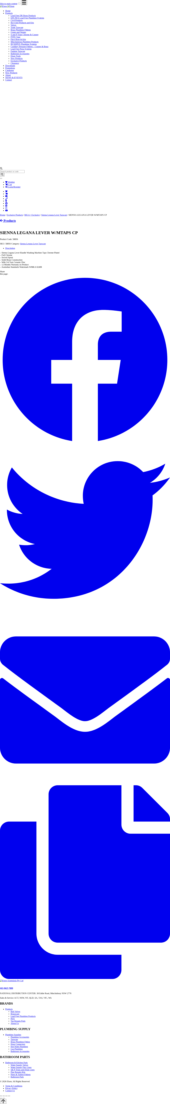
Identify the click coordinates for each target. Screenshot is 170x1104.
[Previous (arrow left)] (1, 1098)
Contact (8, 80)
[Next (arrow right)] (4, 1098)
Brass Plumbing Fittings (21, 30)
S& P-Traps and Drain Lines (23, 1070)
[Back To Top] (3, 1101)
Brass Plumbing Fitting (20, 1042)
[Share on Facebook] (85, 444)
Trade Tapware (17, 27)
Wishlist (11, 182)
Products (9, 13)
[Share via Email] (85, 784)
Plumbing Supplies (13, 1035)
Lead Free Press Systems (21, 49)
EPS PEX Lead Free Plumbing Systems (27, 18)
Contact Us (10, 1091)
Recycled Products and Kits (22, 23)
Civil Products (17, 20)
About (8, 75)
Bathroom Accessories (20, 54)
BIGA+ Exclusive (32, 215)
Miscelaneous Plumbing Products (25, 42)
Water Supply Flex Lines (21, 1067)
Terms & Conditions (13, 1086)
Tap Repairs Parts (18, 1021)
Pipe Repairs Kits (18, 1072)
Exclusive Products (19, 61)
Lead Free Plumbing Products (23, 1016)
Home (7, 11)
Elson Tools (16, 56)
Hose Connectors (18, 1044)
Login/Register (13, 187)
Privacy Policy (11, 1088)
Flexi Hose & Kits (18, 39)
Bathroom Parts (17, 1077)
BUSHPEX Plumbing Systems (24, 44)
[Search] (2, 175)
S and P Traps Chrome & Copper (24, 35)
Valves (13, 25)
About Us (15, 1023)
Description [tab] (10, 248)
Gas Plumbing (17, 1049)
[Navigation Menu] (24, 2)
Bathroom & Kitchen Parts (16, 1062)
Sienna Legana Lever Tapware (54, 215)
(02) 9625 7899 (6, 988)
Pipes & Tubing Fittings (21, 1074)
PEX (13, 1019)
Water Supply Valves (19, 1065)
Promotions (10, 68)
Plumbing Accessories (20, 1037)
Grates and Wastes (18, 32)
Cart (10, 184)
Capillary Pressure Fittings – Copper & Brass (29, 46)
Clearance (15, 63)
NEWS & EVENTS (13, 77)
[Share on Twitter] (85, 614)
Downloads (10, 65)
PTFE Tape (15, 37)
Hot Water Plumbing (19, 1046)
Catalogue (9, 70)
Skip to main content (8, 4)
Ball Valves (15, 1011)
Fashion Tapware (18, 51)
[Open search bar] (1, 169)
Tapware (14, 1039)
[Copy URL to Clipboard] (85, 978)
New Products (17, 58)
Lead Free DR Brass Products (23, 15)
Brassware (15, 1014)
